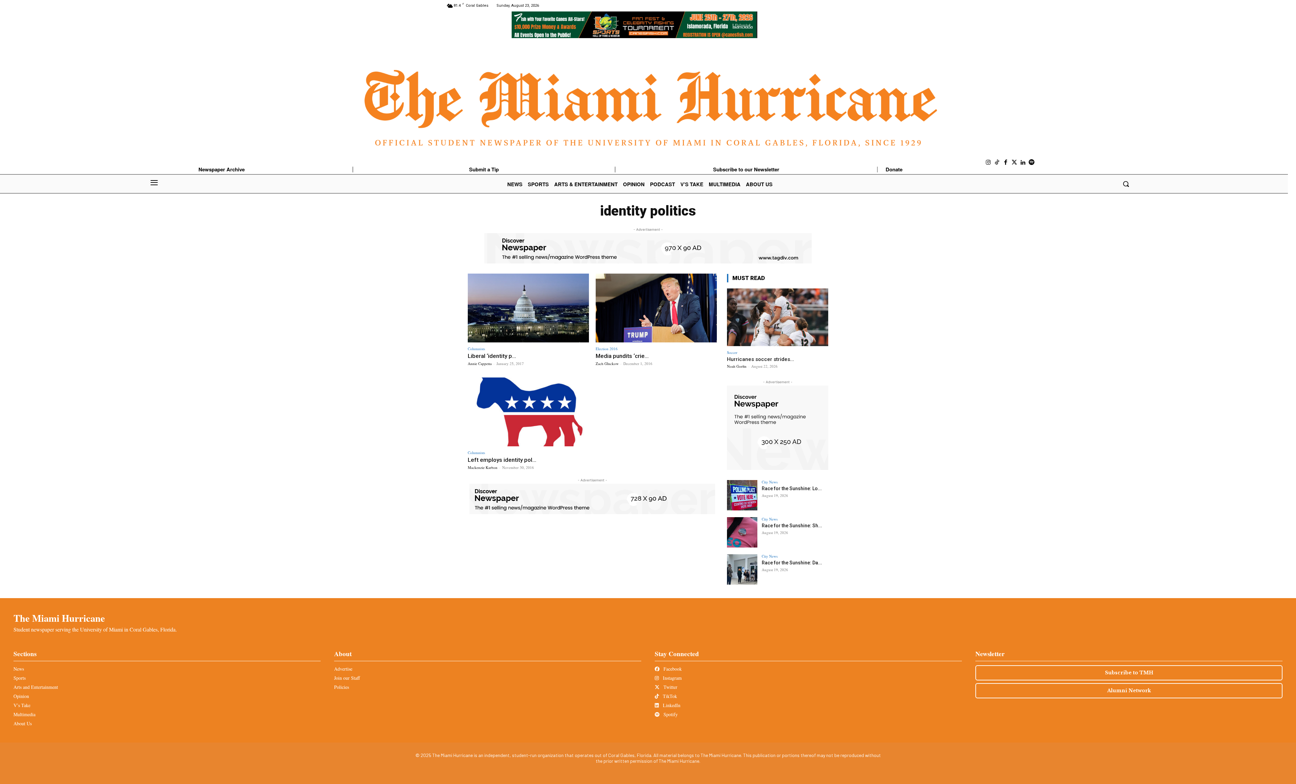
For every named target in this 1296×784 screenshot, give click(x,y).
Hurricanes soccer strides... (760, 359)
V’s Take (22, 705)
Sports (20, 678)
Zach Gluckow (607, 363)
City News (770, 482)
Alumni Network (1129, 691)
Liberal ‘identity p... (492, 356)
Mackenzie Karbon (482, 467)
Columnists (476, 349)
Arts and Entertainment (36, 687)
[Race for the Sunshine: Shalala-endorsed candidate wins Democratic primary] (742, 532)
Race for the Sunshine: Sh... (792, 525)
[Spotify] (1031, 162)
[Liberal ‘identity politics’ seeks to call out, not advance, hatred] (528, 308)
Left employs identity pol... (502, 459)
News (19, 669)
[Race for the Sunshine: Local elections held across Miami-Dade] (742, 495)
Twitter (669, 687)
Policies (341, 687)
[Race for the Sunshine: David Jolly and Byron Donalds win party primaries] (742, 569)
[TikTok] (997, 162)
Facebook (672, 669)
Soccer (732, 352)
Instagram (672, 678)
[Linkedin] (1023, 162)
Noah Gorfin (737, 366)
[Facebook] (1005, 162)
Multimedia (24, 714)
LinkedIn (671, 705)
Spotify (670, 714)
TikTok (669, 696)
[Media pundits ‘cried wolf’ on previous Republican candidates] (656, 308)
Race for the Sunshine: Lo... (792, 488)
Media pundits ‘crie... (622, 356)
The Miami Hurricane (59, 618)
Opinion (21, 696)
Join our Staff (347, 678)
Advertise (343, 669)
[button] (1126, 184)
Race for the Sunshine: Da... (792, 562)
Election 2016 (607, 349)
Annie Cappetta (480, 363)
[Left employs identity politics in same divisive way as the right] (528, 412)
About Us (23, 723)
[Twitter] (1014, 162)
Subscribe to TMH (1129, 673)
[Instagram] (988, 162)
